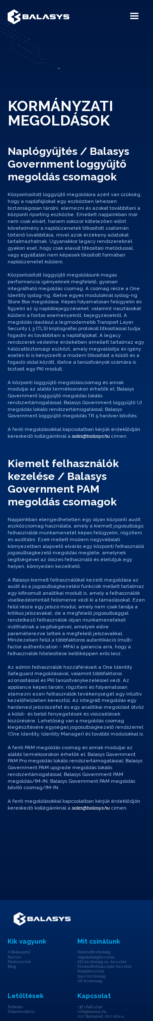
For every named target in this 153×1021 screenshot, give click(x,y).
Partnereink (19, 962)
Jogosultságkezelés (95, 957)
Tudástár (15, 1007)
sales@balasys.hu (91, 436)
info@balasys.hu (92, 1012)
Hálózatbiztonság (93, 952)
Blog (12, 966)
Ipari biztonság (91, 976)
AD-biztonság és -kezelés (101, 962)
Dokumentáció (21, 1012)
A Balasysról (19, 952)
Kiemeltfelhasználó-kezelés (104, 966)
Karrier (14, 957)
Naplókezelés (90, 971)
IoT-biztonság (89, 981)
